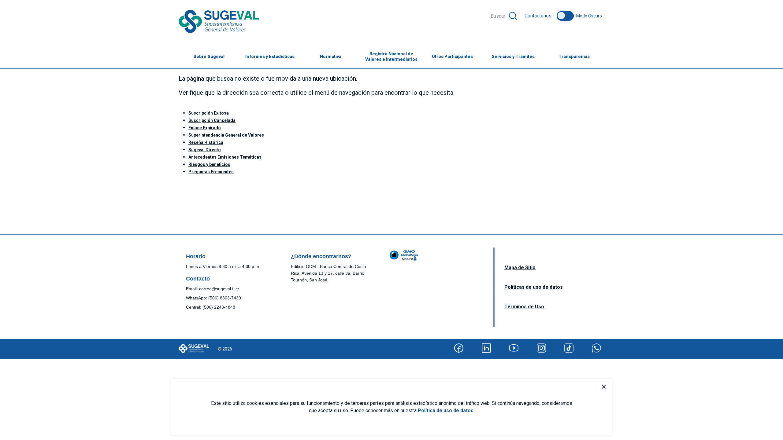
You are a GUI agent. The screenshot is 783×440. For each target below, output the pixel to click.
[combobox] (503, 16)
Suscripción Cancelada (212, 120)
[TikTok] (569, 348)
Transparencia (574, 56)
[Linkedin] (486, 348)
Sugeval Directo (204, 149)
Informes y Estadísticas (270, 56)
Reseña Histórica (205, 142)
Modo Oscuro (589, 15)
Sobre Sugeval (209, 56)
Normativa (330, 56)
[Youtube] (514, 348)
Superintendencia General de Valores (226, 135)
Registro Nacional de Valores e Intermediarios (391, 56)
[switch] (565, 16)
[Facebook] (459, 348)
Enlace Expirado (204, 127)
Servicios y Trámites (513, 56)
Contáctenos (538, 16)
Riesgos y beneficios (209, 164)
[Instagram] (541, 348)
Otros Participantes (452, 56)
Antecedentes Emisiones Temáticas (225, 157)
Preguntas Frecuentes (211, 171)
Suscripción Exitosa (208, 113)
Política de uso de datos (445, 410)
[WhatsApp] (596, 348)
